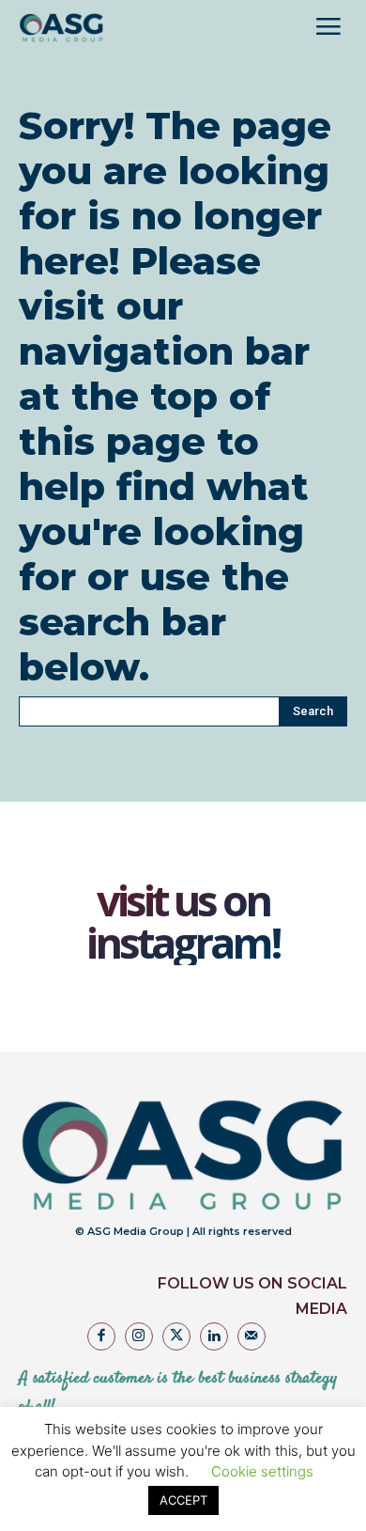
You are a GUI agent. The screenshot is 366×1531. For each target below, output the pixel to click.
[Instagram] (139, 1336)
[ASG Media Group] (61, 28)
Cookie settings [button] (262, 1471)
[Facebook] (101, 1336)
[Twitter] (176, 1336)
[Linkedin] (214, 1336)
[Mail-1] (251, 1336)
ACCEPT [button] (183, 1500)
